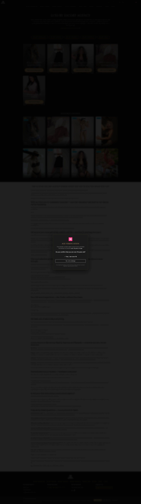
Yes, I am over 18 (71, 256)
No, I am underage (70, 261)
